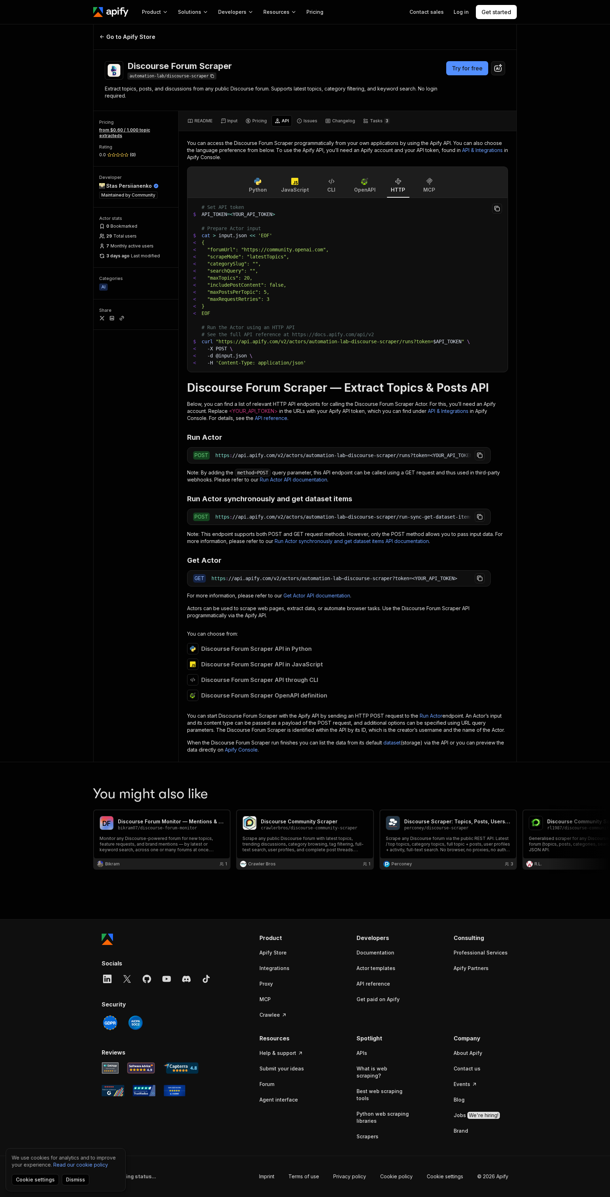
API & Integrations (482, 150)
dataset (392, 743)
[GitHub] (146, 979)
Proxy (266, 984)
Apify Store (273, 953)
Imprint (266, 1176)
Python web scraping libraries (383, 1117)
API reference (271, 418)
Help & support (277, 1053)
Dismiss (75, 1179)
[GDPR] (110, 1022)
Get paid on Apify (378, 999)
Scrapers (367, 1136)
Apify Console (241, 750)
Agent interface (278, 1100)
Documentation (375, 953)
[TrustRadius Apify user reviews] (144, 1090)
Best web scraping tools (379, 1094)
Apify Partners (471, 968)
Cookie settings (445, 1176)
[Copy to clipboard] (497, 209)
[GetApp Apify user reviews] (110, 1068)
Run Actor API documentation (293, 480)
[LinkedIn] (107, 979)
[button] (286, 938)
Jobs (476, 1115)
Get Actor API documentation (316, 595)
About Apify (468, 1053)
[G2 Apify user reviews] (113, 1090)
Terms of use (303, 1176)
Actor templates (376, 968)
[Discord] (186, 979)
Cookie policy (396, 1176)
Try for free (467, 68)
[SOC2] (135, 1022)
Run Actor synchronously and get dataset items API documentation (352, 541)
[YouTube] (166, 979)
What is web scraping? (372, 1072)
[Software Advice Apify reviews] (141, 1068)
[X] (127, 979)
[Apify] (110, 12)
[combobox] (498, 68)
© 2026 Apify (492, 1176)
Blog (459, 1100)
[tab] (200, 121)
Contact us (467, 1068)
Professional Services (481, 953)
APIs (362, 1053)
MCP (265, 999)
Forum (266, 1084)
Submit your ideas (281, 1068)
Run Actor (431, 716)
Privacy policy (349, 1176)
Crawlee (269, 1015)
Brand (461, 1131)
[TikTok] (206, 979)
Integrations (274, 968)
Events (462, 1084)
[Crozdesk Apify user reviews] (174, 1090)
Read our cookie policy (80, 1165)
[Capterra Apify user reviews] (180, 1068)
